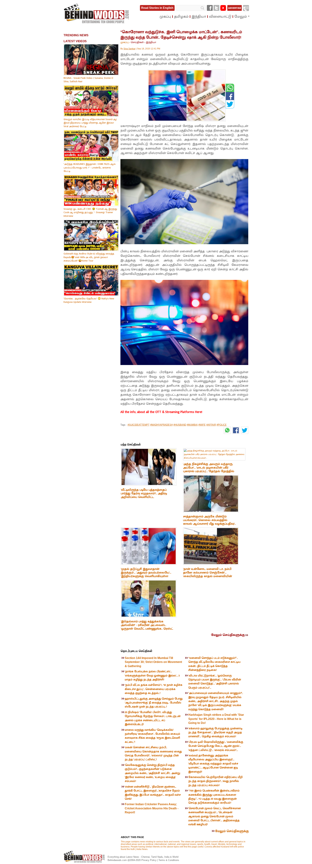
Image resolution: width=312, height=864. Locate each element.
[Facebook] (210, 8)
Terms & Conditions (169, 860)
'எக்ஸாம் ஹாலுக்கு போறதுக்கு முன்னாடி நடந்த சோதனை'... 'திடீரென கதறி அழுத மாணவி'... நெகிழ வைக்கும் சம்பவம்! (215, 732)
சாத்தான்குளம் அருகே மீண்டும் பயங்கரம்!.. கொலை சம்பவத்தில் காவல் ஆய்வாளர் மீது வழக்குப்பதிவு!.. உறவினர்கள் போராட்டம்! (209, 522)
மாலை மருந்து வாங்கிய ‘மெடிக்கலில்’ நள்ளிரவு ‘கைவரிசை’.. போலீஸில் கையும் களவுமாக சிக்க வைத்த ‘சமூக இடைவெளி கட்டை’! (152, 735)
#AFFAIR (211, 424)
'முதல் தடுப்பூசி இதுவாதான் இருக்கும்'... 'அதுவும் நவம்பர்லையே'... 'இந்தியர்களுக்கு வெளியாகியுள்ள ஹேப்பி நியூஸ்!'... (146, 574)
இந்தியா (151, 42)
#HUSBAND (180, 424)
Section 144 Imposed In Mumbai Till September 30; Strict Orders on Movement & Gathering (153, 662)
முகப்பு (124, 42)
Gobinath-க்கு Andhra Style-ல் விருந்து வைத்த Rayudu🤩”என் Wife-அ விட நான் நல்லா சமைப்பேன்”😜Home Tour (89, 257)
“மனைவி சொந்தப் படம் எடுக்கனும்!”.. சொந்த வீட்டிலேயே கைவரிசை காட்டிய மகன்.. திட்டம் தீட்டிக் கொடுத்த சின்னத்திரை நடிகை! (214, 664)
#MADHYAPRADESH (161, 424)
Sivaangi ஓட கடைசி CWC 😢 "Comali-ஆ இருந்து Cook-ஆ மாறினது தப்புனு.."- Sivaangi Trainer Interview (90, 212)
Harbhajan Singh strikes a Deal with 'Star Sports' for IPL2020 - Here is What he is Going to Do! (216, 718)
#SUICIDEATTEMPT (139, 424)
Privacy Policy (149, 860)
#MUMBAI (192, 424)
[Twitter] (216, 8)
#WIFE (202, 424)
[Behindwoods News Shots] (97, 13)
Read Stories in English (157, 7)
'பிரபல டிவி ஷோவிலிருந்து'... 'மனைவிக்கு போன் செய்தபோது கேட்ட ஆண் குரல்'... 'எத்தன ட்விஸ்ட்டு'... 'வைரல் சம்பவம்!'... (215, 746)
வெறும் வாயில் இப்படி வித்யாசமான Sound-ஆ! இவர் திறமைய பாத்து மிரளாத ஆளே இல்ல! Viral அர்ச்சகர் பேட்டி (90, 122)
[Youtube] (223, 8)
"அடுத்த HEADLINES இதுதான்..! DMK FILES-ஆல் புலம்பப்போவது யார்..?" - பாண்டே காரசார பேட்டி (90, 167)
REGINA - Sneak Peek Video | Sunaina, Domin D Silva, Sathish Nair (88, 80)
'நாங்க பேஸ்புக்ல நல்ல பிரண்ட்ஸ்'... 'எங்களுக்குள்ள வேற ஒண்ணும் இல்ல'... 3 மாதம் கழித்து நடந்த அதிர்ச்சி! (152, 675)
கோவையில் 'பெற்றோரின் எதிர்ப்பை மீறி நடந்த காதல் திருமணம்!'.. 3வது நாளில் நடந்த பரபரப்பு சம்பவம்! (215, 781)
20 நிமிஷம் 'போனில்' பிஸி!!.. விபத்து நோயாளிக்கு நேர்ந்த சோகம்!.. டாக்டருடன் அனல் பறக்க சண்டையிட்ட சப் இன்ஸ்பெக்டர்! (153, 718)
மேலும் (240, 16)
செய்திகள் (137, 42)
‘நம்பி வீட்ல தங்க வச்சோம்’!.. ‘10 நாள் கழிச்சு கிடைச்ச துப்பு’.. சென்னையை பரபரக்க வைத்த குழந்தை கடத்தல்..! (153, 689)
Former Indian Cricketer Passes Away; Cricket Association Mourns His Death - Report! (151, 808)
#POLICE (222, 424)
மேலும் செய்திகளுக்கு (228, 635)
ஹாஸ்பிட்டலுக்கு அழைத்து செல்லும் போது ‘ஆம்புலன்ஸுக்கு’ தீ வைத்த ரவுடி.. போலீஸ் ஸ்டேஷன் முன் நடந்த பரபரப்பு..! (154, 702)
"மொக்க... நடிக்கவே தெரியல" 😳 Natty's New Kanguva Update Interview (89, 300)
